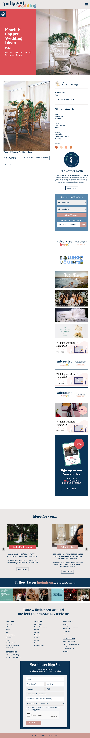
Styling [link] (19, 55)
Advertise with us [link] (68, 648)
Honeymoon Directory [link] (13, 657)
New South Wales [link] (62, 136)
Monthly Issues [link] (39, 645)
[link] (3, 14)
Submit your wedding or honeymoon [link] (71, 645)
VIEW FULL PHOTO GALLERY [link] (66, 100)
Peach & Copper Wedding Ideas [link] (18, 152)
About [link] (65, 624)
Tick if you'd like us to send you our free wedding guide (43, 709)
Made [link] (8, 629)
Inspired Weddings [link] (40, 627)
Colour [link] (36, 632)
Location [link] (37, 635)
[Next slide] (86, 549)
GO (83, 225)
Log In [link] (65, 634)
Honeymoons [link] (10, 635)
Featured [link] (9, 52)
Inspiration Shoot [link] (22, 52)
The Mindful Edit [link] (11, 643)
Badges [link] (65, 651)
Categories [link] (38, 624)
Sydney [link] (58, 139)
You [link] (7, 632)
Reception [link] (10, 55)
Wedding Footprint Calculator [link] (12, 646)
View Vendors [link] (71, 215)
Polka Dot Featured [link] (22, 547)
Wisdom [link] (9, 627)
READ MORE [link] (71, 188)
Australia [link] (58, 134)
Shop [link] (7, 640)
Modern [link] (58, 119)
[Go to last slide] (3, 549)
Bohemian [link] (59, 116)
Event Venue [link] (60, 125)
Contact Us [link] (66, 631)
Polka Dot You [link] (68, 547)
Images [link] (36, 629)
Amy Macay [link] (59, 95)
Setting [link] (36, 640)
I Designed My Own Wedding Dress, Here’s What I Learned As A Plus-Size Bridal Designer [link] (67, 556)
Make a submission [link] (69, 641)
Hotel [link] (57, 128)
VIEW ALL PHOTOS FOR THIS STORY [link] (35, 158)
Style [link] (36, 637)
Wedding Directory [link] (12, 655)
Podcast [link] (9, 637)
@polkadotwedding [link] (66, 583)
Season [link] (36, 643)
